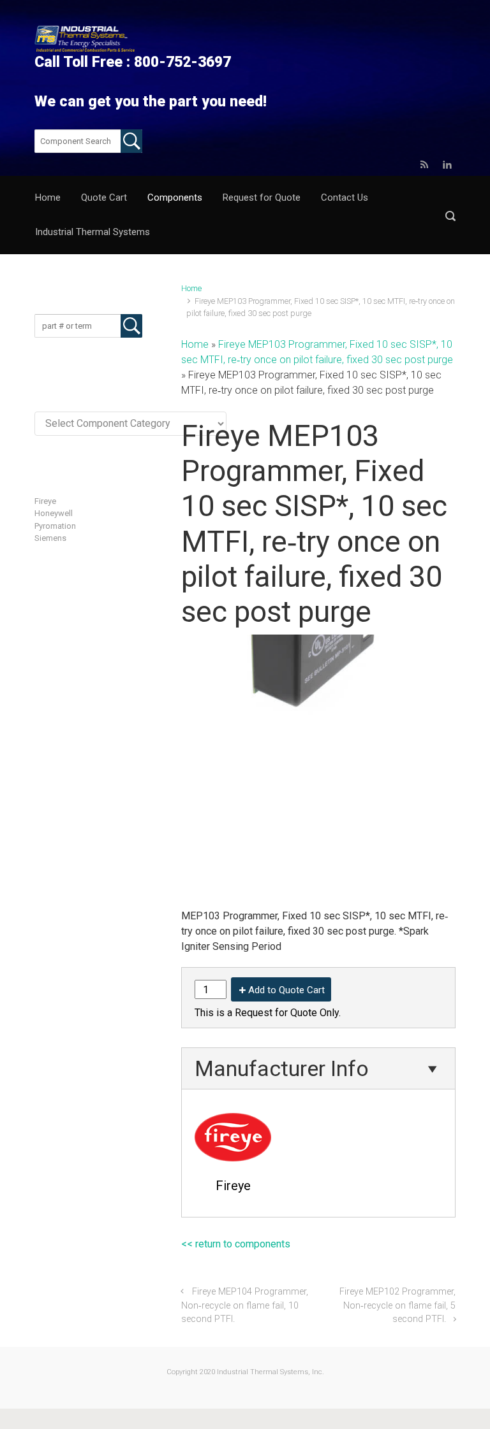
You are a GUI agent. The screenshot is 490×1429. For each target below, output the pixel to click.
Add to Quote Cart (286, 990)
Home (191, 288)
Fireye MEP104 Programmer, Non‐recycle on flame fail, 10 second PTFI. (244, 1305)
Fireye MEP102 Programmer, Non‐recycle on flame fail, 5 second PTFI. (397, 1305)
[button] (450, 215)
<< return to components (235, 1244)
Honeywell (53, 513)
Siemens (50, 538)
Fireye (45, 501)
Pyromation (55, 526)
